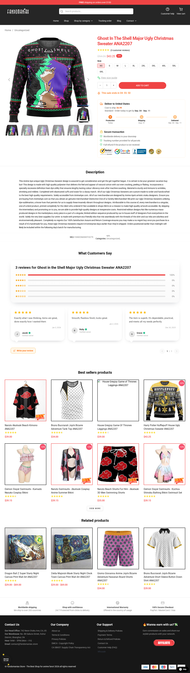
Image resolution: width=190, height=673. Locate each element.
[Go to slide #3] (43, 130)
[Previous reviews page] (162, 351)
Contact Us (103, 643)
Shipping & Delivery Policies (110, 631)
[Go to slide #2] (27, 130)
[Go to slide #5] (73, 130)
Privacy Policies (59, 639)
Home (8, 30)
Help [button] (184, 669)
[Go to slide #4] (58, 130)
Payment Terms (105, 635)
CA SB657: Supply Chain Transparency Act (71, 647)
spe (108, 235)
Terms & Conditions (60, 635)
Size (99, 61)
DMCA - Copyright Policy (63, 643)
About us (56, 631)
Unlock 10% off (6, 659)
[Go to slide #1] (12, 130)
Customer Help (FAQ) (107, 647)
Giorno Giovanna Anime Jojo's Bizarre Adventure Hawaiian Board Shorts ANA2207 (117, 577)
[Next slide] (88, 80)
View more (95, 508)
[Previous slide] (9, 80)
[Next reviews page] (176, 351)
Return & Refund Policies (109, 639)
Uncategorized (21, 30)
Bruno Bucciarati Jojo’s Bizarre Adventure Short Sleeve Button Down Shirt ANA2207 (163, 577)
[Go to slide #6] (89, 130)
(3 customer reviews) (120, 50)
